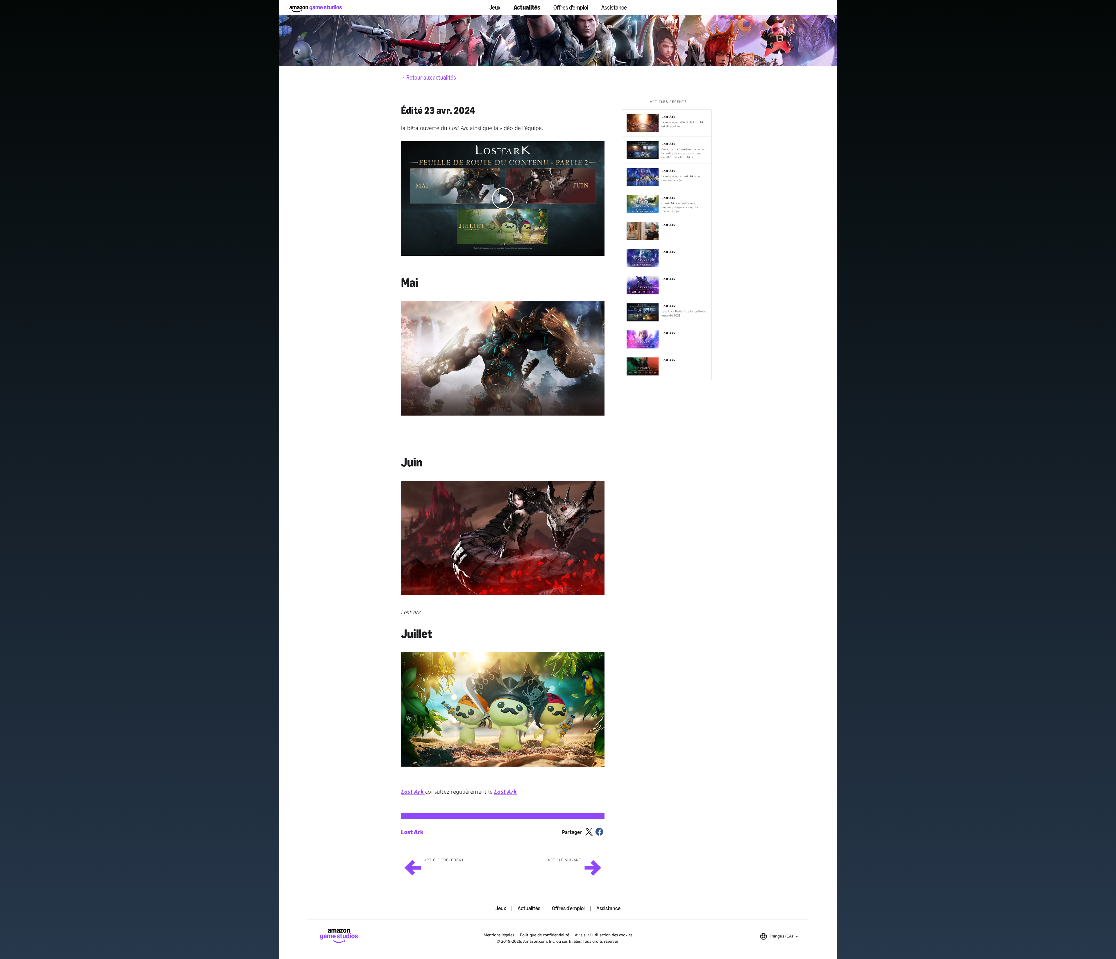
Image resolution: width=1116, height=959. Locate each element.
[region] (668, 239)
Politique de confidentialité (544, 934)
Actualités (527, 7)
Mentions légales (499, 934)
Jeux (494, 7)
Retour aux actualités (431, 77)
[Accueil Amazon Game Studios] (315, 8)
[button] (502, 198)
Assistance (614, 7)
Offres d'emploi (570, 7)
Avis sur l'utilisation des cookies (603, 934)
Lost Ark (412, 832)
